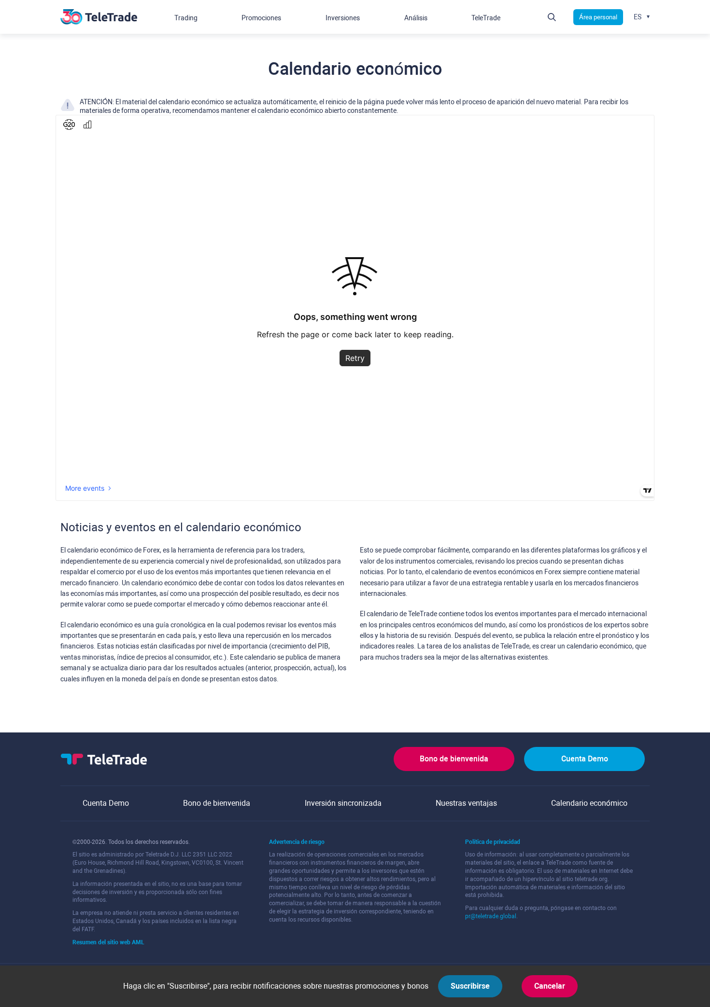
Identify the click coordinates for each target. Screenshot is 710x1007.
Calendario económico (589, 803)
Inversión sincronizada (343, 803)
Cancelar (549, 986)
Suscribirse (470, 986)
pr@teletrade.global (490, 916)
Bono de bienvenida (454, 758)
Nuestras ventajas (466, 803)
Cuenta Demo (584, 758)
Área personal (598, 17)
